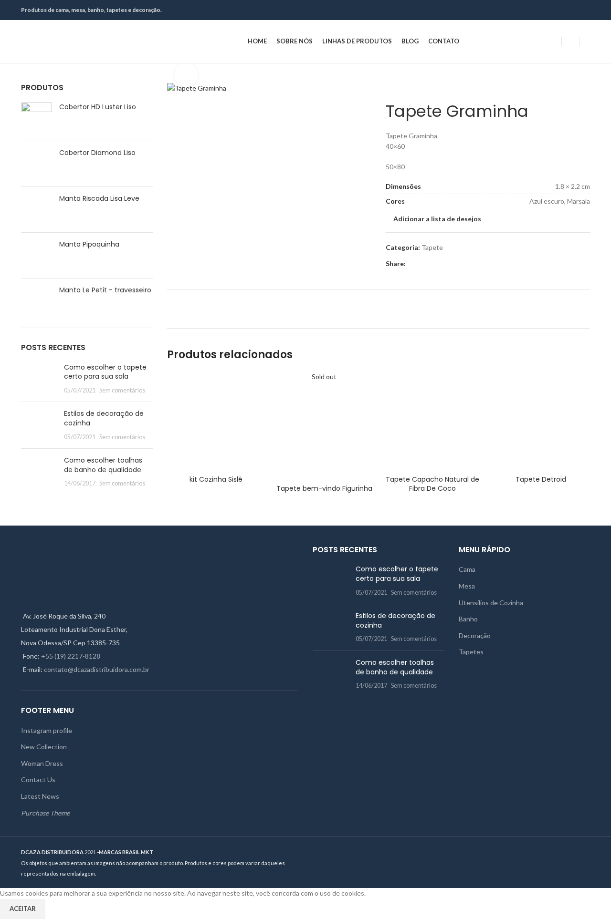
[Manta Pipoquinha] (36, 255)
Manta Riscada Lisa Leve (99, 198)
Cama (467, 569)
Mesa (467, 586)
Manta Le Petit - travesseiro (105, 290)
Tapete (432, 247)
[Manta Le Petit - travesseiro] (36, 299)
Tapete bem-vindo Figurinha (324, 488)
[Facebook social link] (551, 10)
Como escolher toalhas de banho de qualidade (103, 465)
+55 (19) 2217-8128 (70, 656)
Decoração (475, 635)
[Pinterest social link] (573, 10)
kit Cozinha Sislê (216, 479)
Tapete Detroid (541, 479)
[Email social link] (562, 10)
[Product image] (216, 421)
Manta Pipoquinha (89, 244)
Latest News (40, 796)
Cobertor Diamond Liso (97, 152)
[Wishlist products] (570, 41)
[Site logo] (80, 41)
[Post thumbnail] (39, 379)
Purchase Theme (45, 813)
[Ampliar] (186, 74)
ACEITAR (23, 908)
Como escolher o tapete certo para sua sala (105, 372)
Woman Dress (42, 763)
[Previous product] (390, 87)
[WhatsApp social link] (584, 10)
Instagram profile (46, 730)
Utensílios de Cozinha (491, 603)
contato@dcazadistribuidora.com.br (96, 669)
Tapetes (471, 652)
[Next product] (409, 87)
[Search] (587, 41)
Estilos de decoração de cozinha (104, 418)
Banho (468, 619)
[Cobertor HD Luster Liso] (36, 118)
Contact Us (38, 779)
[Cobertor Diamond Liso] (36, 163)
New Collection (44, 747)
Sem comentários (122, 390)
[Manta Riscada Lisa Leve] (36, 209)
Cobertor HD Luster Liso (97, 107)
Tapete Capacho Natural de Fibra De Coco (432, 484)
